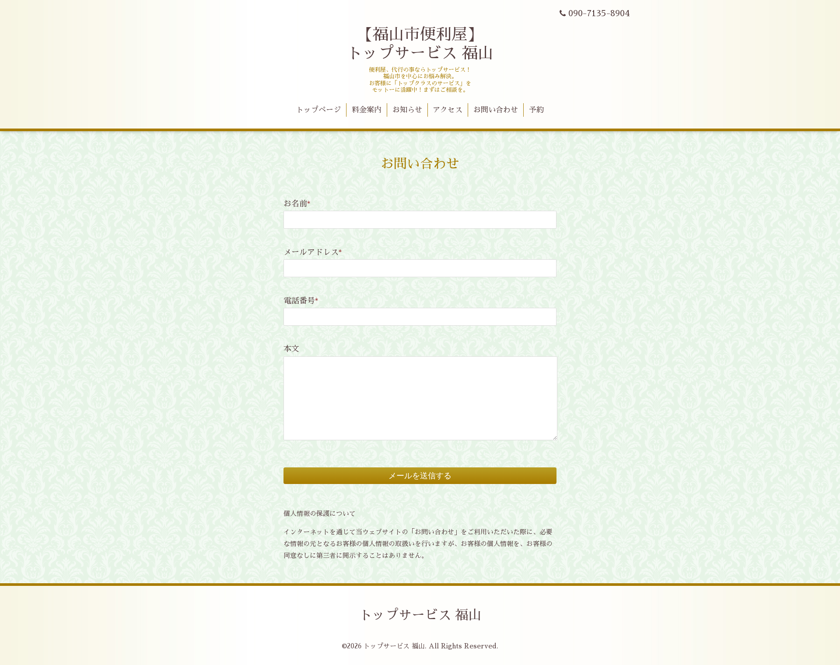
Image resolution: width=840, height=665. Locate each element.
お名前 (297, 204)
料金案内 (367, 110)
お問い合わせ (495, 110)
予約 (536, 110)
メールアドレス (313, 252)
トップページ (318, 110)
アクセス (447, 110)
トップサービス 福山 (420, 615)
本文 (291, 349)
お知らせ (407, 110)
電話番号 (301, 301)
